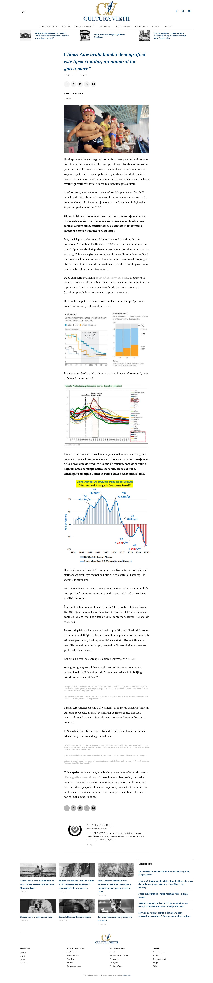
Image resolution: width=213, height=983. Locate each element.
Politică (155, 955)
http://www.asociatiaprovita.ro (96, 829)
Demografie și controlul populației (76, 75)
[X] (73, 84)
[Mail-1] (189, 11)
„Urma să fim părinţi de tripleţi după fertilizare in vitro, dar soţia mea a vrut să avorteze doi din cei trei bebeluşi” (165, 884)
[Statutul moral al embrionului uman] (38, 906)
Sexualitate (113, 952)
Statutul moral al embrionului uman (36, 917)
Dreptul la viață (72, 952)
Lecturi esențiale (158, 952)
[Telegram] (80, 84)
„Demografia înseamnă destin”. (82, 777)
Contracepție (114, 959)
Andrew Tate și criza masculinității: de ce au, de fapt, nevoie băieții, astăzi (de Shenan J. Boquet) (37, 884)
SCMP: (132, 658)
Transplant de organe (74, 966)
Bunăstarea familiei (116, 966)
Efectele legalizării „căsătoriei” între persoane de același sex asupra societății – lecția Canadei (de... (171, 35)
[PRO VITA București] (75, 835)
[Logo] (106, 11)
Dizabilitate (70, 959)
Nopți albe (127, 975)
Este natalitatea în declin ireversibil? (75, 917)
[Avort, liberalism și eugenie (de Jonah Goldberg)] (85, 35)
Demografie (114, 963)
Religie (155, 963)
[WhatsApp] (87, 84)
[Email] (93, 84)
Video (155, 966)
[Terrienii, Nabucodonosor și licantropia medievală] (116, 906)
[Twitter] (183, 11)
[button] (23, 12)
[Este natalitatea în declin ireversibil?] (77, 906)
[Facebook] (177, 11)
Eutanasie (70, 963)
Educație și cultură (159, 959)
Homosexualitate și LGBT (119, 955)
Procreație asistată (73, 955)
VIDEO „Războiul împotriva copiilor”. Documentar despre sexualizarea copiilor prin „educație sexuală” (52, 35)
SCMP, (95, 569)
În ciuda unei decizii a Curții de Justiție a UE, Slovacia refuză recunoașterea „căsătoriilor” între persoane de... (76, 884)
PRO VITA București (73, 93)
